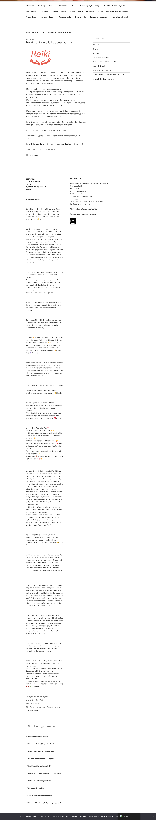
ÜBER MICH (30, 179)
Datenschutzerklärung (78, 214)
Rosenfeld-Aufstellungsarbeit (115, 6)
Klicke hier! (33, 710)
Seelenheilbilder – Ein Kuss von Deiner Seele (109, 75)
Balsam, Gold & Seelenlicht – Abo (105, 62)
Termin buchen (75, 199)
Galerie (95, 49)
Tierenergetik (80, 17)
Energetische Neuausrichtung (103, 79)
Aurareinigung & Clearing (89, 6)
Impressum (92, 214)
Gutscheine (63, 6)
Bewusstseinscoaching (98, 17)
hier (33, 130)
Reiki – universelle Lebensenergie (49, 42)
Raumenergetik (65, 17)
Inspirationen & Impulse (120, 17)
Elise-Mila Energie (59, 11)
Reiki (73, 6)
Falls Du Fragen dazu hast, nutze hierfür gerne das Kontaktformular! (54, 144)
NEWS (28, 189)
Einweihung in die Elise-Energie (82, 11)
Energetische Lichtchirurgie (37, 11)
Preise (51, 6)
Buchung (41, 6)
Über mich (30, 6)
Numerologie (31, 17)
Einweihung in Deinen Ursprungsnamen (113, 11)
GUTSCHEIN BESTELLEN (36, 187)
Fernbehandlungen (47, 17)
